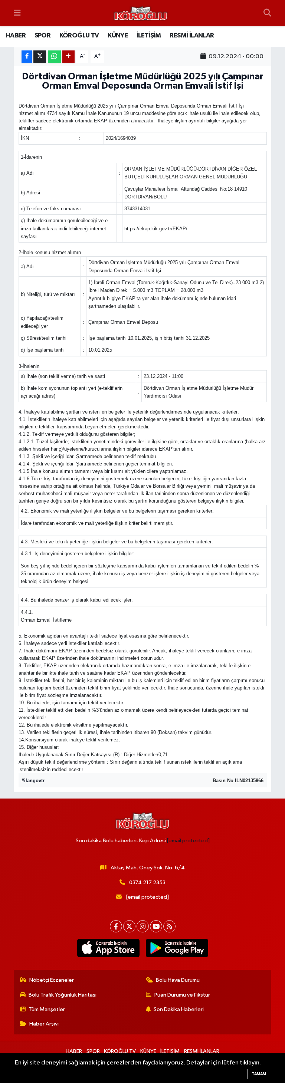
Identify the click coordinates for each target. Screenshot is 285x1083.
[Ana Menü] (17, 13)
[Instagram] (143, 926)
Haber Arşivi (44, 1024)
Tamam (259, 1074)
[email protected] (188, 840)
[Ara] (267, 13)
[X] (129, 926)
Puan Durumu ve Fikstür (182, 995)
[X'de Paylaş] (39, 56)
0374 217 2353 (147, 882)
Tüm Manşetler (47, 1009)
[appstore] (108, 948)
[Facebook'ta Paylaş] (27, 56)
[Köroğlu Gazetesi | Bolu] (140, 13)
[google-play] (177, 948)
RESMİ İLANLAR (192, 35)
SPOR (43, 35)
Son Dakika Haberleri (179, 1009)
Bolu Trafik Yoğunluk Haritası (62, 995)
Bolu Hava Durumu (178, 980)
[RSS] (169, 926)
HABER (16, 35)
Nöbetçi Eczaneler (51, 980)
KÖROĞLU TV (79, 35)
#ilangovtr (33, 780)
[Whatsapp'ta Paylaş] (54, 56)
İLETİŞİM (149, 35)
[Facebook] (116, 926)
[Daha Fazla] (68, 56)
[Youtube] (156, 926)
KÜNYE (118, 35)
